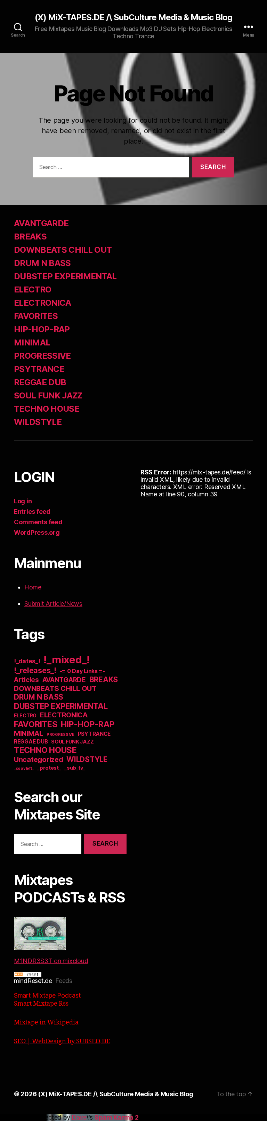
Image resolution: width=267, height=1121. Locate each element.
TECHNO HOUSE (46, 409)
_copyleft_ (23, 768)
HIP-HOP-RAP (42, 329)
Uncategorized (38, 759)
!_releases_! (35, 670)
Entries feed (32, 511)
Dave (79, 1117)
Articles (26, 680)
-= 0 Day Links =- (82, 671)
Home (32, 587)
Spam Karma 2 (117, 1117)
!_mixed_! (66, 660)
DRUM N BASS (42, 263)
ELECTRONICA (42, 303)
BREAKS (30, 236)
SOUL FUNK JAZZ (48, 395)
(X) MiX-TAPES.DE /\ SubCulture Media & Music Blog (133, 17)
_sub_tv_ (74, 768)
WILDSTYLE (38, 422)
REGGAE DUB (40, 382)
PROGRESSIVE (42, 356)
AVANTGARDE (41, 223)
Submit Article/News (53, 603)
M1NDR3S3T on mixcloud (51, 960)
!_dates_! (27, 661)
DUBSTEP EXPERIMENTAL (65, 276)
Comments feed (38, 522)
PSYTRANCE (39, 369)
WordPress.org (37, 532)
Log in (23, 501)
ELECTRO (32, 289)
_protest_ (49, 768)
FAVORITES (36, 316)
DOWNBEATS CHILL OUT (63, 250)
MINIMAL (32, 342)
